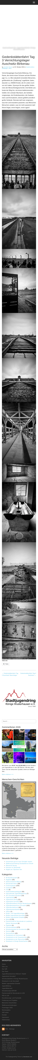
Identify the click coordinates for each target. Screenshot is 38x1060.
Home (4, 964)
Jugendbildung (6, 986)
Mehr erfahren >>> (8, 774)
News (10, 68)
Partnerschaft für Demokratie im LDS (13, 993)
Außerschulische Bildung (13, 881)
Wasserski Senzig (11, 865)
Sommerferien (10, 933)
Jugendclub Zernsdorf (12, 901)
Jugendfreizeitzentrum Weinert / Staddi (14, 974)
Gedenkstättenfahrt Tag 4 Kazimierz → (28, 674)
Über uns (5, 966)
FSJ (7, 889)
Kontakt (4, 1015)
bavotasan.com (27, 1056)
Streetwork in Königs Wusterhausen (17, 941)
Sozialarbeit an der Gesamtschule (16, 937)
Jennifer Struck (8, 67)
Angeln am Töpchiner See (14, 869)
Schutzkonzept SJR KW (9, 990)
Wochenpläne (6, 1010)
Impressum (5, 1017)
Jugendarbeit (10, 897)
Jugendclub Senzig (12, 899)
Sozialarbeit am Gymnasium (14, 935)
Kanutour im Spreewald (13, 867)
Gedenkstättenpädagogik (13, 891)
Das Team (5, 971)
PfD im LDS (5, 995)
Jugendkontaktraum (12, 907)
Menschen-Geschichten (9, 1003)
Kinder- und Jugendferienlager (15, 913)
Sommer (8, 931)
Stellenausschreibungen (9, 1005)
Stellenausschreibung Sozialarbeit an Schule (19, 863)
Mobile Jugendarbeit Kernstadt (15, 915)
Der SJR (4, 969)
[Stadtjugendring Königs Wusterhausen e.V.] (19, 19)
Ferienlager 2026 (7, 1007)
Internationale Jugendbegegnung (16, 893)
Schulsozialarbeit (11, 927)
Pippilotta (8, 925)
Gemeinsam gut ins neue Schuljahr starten (19, 861)
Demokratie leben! (11, 883)
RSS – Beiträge (10, 1029)
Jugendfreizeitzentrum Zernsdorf (16, 905)
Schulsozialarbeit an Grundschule (16, 929)
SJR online (5, 1012)
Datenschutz (6, 1019)
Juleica (8, 911)
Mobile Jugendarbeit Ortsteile (15, 917)
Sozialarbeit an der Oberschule (15, 939)
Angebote (9, 879)
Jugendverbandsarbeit (13, 909)
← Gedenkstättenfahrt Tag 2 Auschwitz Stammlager (10, 674)
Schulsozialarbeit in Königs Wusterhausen (15, 978)
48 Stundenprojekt (11, 877)
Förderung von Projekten (9, 1000)
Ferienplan (9, 887)
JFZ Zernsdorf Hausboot (13, 895)
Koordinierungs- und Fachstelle (11, 998)
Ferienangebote (11, 885)
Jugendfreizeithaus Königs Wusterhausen (18, 903)
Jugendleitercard (7, 988)
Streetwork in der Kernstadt (10, 981)
